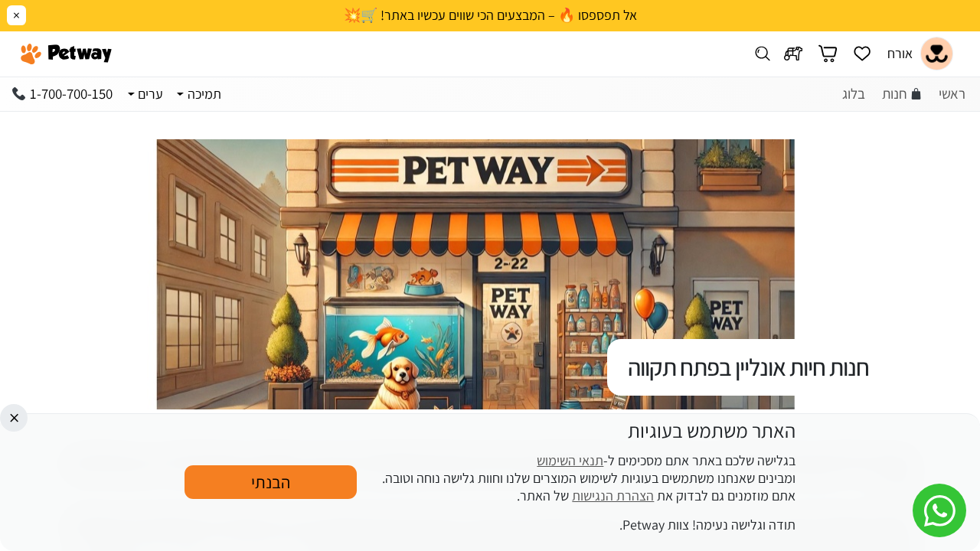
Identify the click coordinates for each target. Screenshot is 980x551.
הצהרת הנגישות (613, 495)
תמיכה (204, 94)
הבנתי (270, 482)
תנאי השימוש (570, 461)
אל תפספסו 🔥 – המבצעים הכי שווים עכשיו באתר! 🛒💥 (490, 15)
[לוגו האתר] (66, 53)
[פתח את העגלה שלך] (828, 54)
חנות (894, 93)
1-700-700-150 (71, 93)
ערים (150, 94)
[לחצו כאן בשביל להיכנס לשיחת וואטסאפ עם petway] (939, 510)
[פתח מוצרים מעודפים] (862, 54)
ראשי (952, 93)
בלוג (853, 93)
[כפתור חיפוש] (763, 54)
